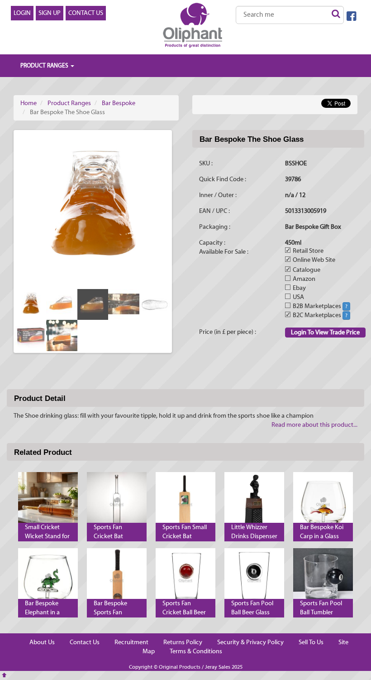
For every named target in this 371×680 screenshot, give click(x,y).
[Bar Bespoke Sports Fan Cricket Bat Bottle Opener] (117, 578)
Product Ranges (69, 103)
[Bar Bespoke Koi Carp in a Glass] (323, 502)
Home (28, 103)
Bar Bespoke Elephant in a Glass (42, 612)
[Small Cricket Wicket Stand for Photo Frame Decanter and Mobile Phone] (48, 502)
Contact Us (85, 642)
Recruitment (131, 642)
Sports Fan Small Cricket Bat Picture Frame (184, 536)
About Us (42, 642)
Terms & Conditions (196, 651)
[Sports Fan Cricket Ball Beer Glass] (185, 578)
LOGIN (22, 13)
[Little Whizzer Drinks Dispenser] (254, 502)
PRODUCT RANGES (45, 65)
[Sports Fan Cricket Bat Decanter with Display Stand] (117, 502)
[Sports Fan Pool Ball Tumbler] (323, 578)
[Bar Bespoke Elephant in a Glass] (48, 578)
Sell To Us (311, 642)
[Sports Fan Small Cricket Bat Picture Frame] (185, 502)
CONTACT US (85, 13)
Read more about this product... (314, 425)
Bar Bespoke (118, 103)
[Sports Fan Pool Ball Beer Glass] (254, 578)
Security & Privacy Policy (250, 642)
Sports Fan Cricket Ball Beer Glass (184, 612)
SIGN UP (49, 13)
